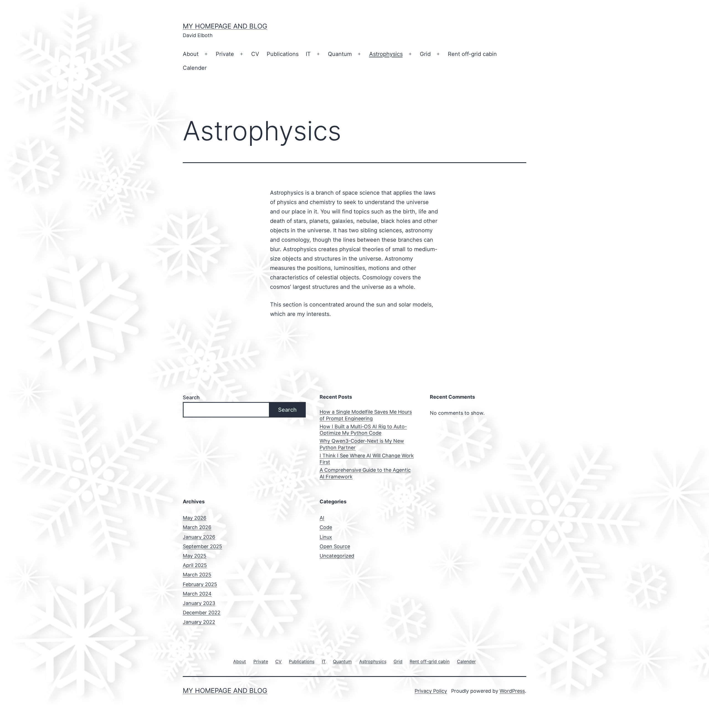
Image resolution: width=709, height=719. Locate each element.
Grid (425, 54)
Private (225, 54)
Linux (326, 537)
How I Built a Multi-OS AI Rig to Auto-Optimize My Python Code (363, 430)
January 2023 (199, 603)
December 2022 (201, 612)
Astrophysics (386, 54)
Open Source (335, 546)
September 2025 (202, 546)
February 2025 (200, 584)
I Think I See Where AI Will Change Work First (367, 459)
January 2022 (199, 622)
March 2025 (197, 575)
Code (326, 527)
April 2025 (195, 565)
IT (308, 54)
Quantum (340, 54)
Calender (195, 68)
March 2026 (197, 527)
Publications (283, 54)
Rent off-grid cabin (472, 54)
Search (191, 397)
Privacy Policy (431, 691)
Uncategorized (337, 556)
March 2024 (197, 594)
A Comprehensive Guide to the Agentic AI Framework (365, 473)
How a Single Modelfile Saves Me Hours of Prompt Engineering (366, 415)
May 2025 (194, 556)
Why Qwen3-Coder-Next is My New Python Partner (362, 444)
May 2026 (194, 518)
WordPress (512, 691)
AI (322, 518)
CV (255, 54)
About (191, 54)
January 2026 (199, 537)
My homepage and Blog (225, 26)
